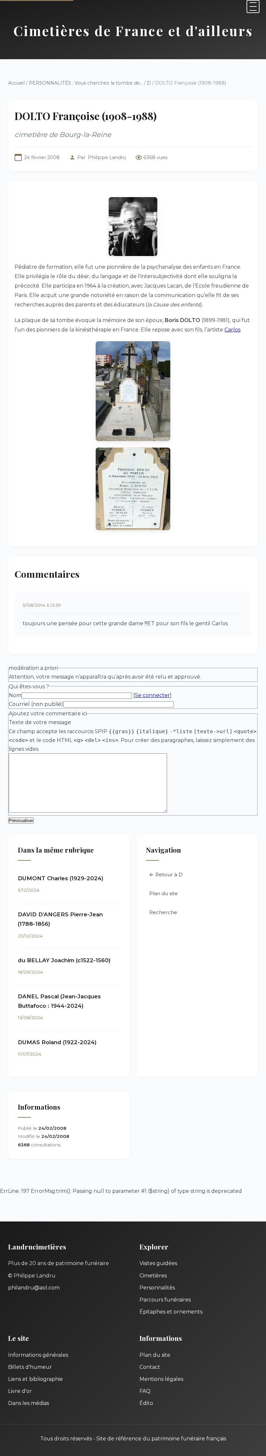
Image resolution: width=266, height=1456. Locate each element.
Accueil (16, 83)
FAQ (145, 1391)
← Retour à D (166, 874)
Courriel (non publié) (36, 704)
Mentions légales (161, 1379)
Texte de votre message (40, 722)
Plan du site (163, 893)
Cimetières (153, 1276)
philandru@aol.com (34, 1288)
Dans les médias (28, 1403)
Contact (149, 1367)
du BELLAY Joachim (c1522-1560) (64, 960)
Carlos (232, 330)
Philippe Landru (107, 157)
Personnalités (157, 1288)
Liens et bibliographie (35, 1379)
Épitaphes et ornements (170, 1312)
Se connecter (152, 695)
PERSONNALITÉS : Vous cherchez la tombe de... (86, 83)
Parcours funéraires (165, 1300)
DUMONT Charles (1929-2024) (60, 878)
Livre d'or (20, 1391)
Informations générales (38, 1355)
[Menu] (253, 6)
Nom (15, 695)
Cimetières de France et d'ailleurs (133, 30)
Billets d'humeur (30, 1367)
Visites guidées (158, 1263)
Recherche (163, 912)
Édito (146, 1403)
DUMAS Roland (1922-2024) (57, 1042)
